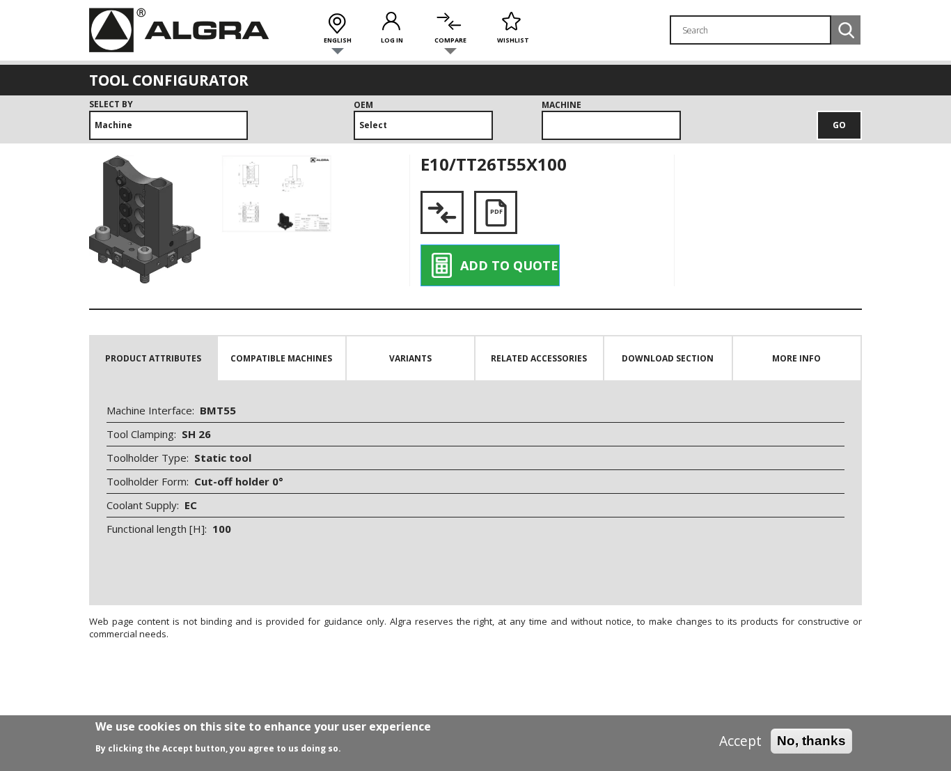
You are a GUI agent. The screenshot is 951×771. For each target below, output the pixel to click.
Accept (740, 741)
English (338, 40)
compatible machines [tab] (281, 358)
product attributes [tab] (153, 358)
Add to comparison (442, 212)
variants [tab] (410, 358)
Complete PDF (495, 212)
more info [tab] (796, 358)
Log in (392, 40)
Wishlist (513, 40)
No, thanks (811, 740)
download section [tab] (668, 358)
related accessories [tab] (539, 358)
